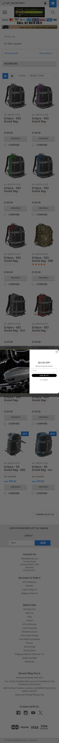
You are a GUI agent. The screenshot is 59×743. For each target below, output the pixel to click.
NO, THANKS (44, 379)
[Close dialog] (57, 351)
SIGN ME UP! (44, 375)
